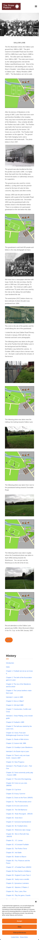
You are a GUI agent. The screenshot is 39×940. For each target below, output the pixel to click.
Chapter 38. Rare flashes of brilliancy (18, 871)
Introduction (10, 663)
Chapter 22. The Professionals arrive (18, 802)
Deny (19, 927)
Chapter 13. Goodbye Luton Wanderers (19, 747)
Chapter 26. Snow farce (14, 818)
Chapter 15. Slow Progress (15, 762)
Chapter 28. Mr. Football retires (16, 826)
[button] (36, 902)
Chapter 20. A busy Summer (15, 793)
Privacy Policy (24, 937)
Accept (19, 921)
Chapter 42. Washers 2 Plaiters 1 (17, 887)
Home (11, 27)
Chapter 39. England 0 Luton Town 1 (18, 875)
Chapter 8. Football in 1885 (15, 722)
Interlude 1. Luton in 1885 (14, 697)
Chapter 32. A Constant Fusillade (17, 844)
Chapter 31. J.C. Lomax (14, 840)
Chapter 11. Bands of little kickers (17, 739)
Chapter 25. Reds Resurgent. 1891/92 (19, 814)
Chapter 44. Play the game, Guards (18, 895)
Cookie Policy (15, 937)
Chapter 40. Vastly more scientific (17, 879)
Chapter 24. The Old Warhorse (16, 810)
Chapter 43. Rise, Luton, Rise (16, 891)
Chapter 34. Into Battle (14, 852)
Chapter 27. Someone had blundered (18, 822)
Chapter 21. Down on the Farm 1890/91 (19, 797)
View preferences (19, 933)
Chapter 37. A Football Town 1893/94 (18, 867)
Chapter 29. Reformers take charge (18, 830)
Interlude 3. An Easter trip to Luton (17, 751)
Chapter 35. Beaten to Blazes (16, 856)
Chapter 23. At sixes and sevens (17, 806)
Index (8, 667)
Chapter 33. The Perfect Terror (16, 848)
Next (8, 640)
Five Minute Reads (22, 27)
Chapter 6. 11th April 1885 (14, 705)
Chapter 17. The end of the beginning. (18, 779)
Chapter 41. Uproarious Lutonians (17, 883)
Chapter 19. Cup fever (13, 789)
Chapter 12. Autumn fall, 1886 (16, 743)
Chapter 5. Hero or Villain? (15, 701)
